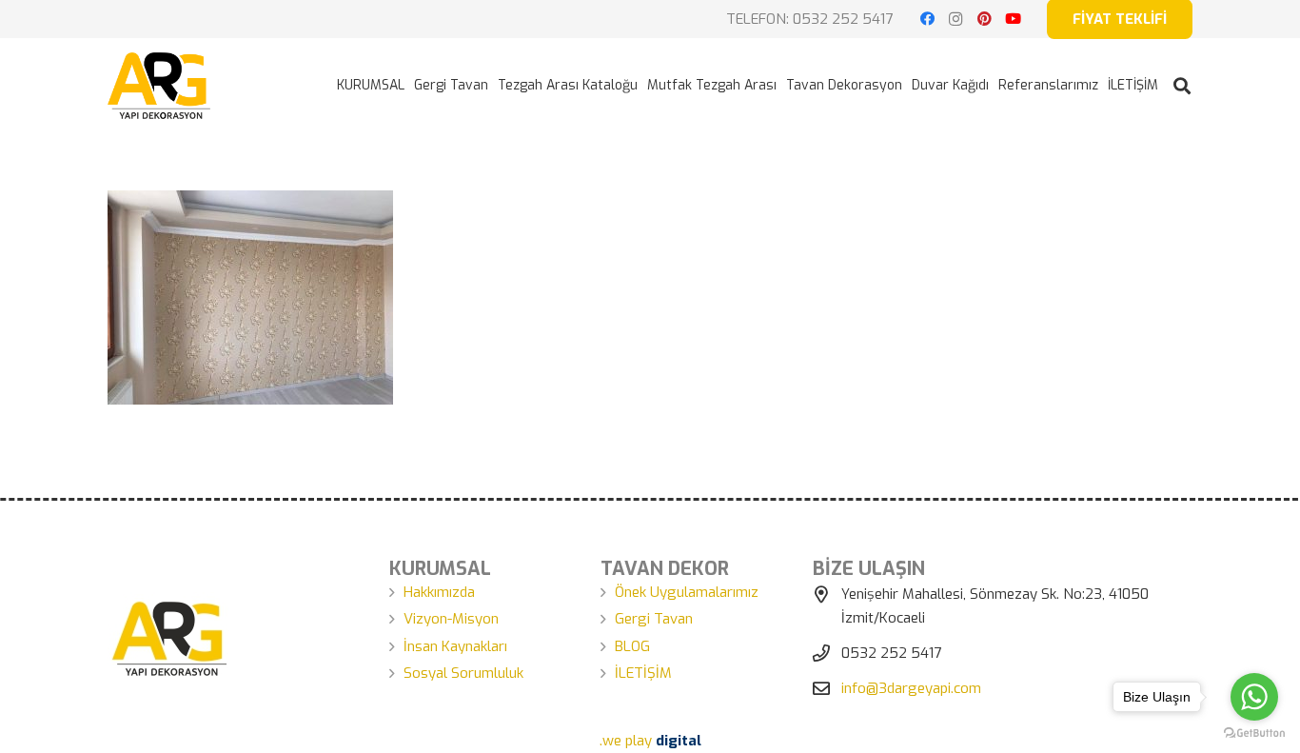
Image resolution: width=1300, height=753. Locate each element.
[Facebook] (927, 19)
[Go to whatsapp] (1254, 697)
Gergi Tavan (654, 618)
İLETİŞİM (643, 673)
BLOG (632, 646)
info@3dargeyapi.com (911, 688)
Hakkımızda (439, 592)
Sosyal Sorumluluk (463, 673)
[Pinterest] (984, 19)
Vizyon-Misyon (451, 618)
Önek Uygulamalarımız (686, 592)
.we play (650, 740)
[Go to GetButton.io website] (1254, 733)
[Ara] (1182, 86)
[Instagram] (955, 19)
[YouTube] (1012, 19)
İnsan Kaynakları (455, 646)
